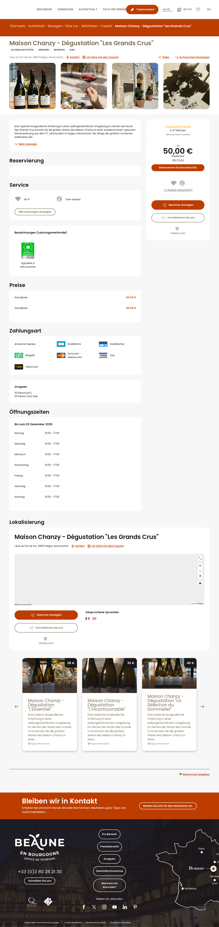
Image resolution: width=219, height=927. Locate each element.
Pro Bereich (109, 834)
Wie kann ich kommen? (109, 885)
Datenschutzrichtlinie (121, 922)
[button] (210, 9)
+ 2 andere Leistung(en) (178, 190)
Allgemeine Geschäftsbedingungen (41, 922)
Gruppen (109, 859)
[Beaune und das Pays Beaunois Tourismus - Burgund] (17, 9)
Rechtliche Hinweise (95, 922)
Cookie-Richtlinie (73, 922)
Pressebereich (109, 846)
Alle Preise (178, 160)
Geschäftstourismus (109, 871)
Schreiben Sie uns (39, 880)
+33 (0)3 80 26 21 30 (40, 872)
